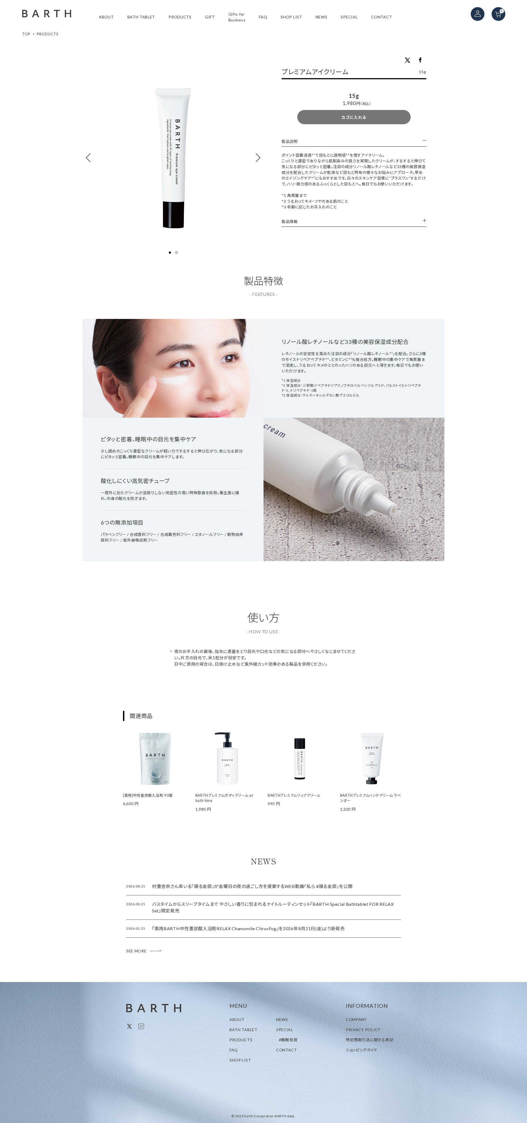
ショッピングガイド (361, 1050)
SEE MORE (136, 951)
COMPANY (356, 1019)
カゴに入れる (354, 117)
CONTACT (381, 17)
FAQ (263, 17)
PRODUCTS (180, 17)
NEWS (321, 17)
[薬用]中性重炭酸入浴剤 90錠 (148, 795)
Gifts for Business (237, 17)
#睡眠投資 (288, 1039)
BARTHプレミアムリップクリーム (294, 795)
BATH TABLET (141, 17)
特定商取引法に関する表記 (369, 1039)
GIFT (210, 17)
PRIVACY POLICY (363, 1029)
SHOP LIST (291, 17)
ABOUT (106, 17)
